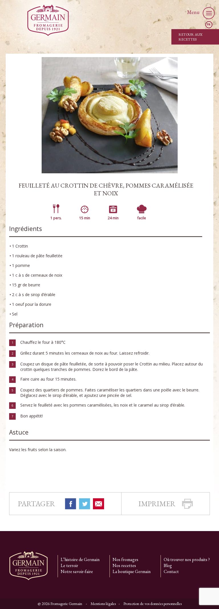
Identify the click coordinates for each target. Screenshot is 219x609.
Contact (171, 571)
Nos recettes (124, 565)
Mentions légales (103, 603)
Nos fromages (125, 559)
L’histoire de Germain (80, 559)
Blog (168, 565)
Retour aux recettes (190, 37)
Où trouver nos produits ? (187, 559)
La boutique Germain (132, 571)
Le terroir (69, 565)
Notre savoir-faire (77, 571)
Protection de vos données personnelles (152, 603)
